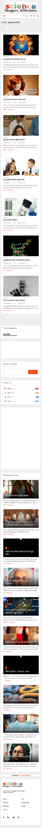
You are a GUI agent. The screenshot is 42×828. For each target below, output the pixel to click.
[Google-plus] (27, 16)
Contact (23, 806)
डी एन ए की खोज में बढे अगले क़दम (14, 300)
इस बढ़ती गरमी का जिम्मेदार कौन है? (14, 59)
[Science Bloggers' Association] (21, 11)
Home (5, 799)
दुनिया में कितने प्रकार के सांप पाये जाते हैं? (20, 700)
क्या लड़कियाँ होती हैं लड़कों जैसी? (14, 180)
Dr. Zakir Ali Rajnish (24, 775)
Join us (5, 809)
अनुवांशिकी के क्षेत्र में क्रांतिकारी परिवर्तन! (16, 260)
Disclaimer (6, 806)
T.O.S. (23, 799)
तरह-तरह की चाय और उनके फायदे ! (14, 99)
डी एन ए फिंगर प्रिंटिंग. (10, 220)
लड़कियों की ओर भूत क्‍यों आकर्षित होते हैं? (20, 642)
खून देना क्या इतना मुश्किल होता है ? (14, 140)
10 (6, 752)
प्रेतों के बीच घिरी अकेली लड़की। (17, 495)
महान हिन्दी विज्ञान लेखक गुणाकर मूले (18, 730)
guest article (6, 177)
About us (5, 802)
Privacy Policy (25, 802)
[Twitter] (31, 16)
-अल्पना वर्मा (5, 56)
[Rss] (34, 16)
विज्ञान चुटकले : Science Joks (17, 671)
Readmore (10, 69)
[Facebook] (23, 16)
